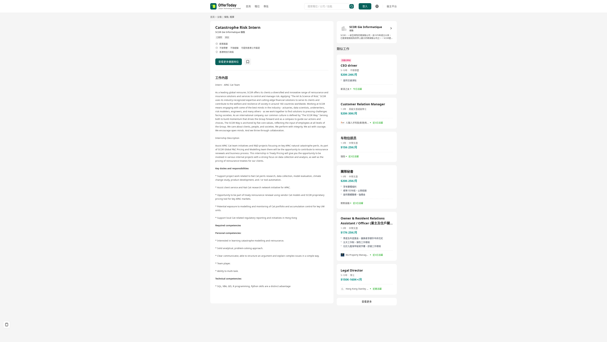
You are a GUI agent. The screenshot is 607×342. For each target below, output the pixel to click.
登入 (365, 6)
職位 (257, 6)
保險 (226, 16)
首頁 (248, 6)
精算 (232, 16)
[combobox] (328, 6)
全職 (219, 16)
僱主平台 (392, 6)
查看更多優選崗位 (228, 61)
